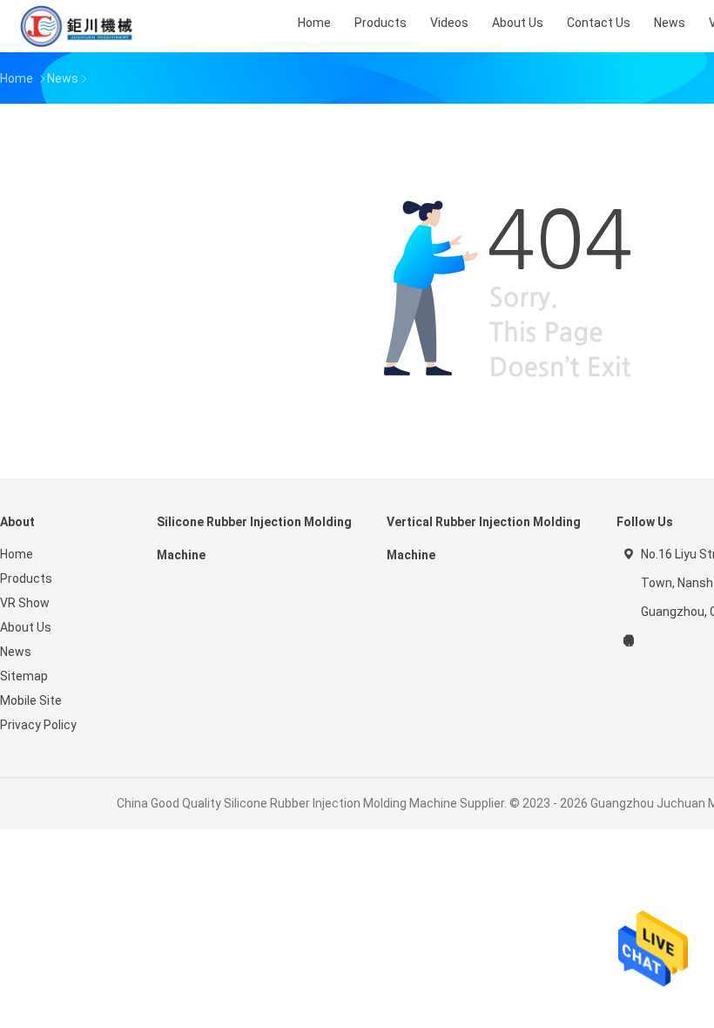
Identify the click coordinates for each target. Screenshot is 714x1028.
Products (26, 578)
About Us (25, 627)
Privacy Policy (38, 725)
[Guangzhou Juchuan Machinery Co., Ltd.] (76, 26)
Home (16, 554)
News (15, 652)
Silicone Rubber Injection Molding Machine (254, 538)
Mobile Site (31, 700)
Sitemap (24, 676)
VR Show (25, 603)
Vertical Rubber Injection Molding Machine (484, 538)
